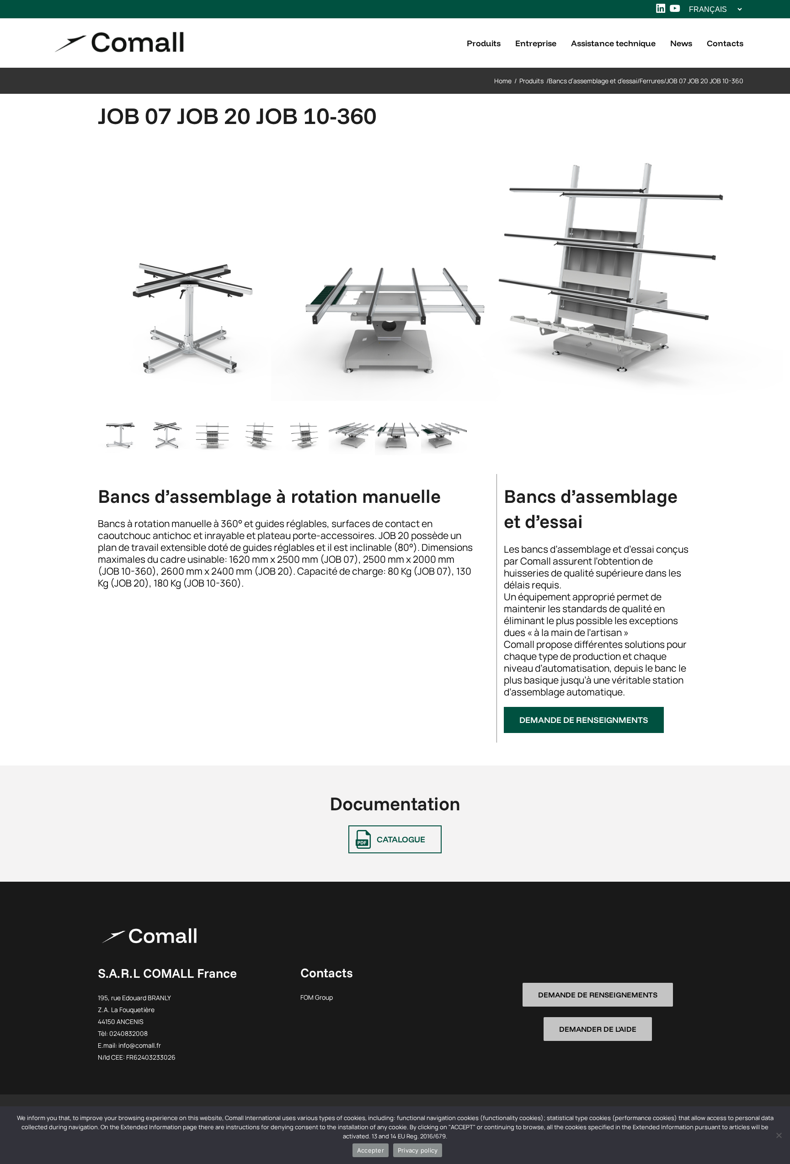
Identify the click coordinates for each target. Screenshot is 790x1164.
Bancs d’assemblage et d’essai (593, 80)
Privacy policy (418, 1150)
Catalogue (401, 839)
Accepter (370, 1150)
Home (503, 80)
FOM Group (316, 997)
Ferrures (652, 80)
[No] (778, 1135)
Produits (531, 80)
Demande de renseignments (583, 720)
